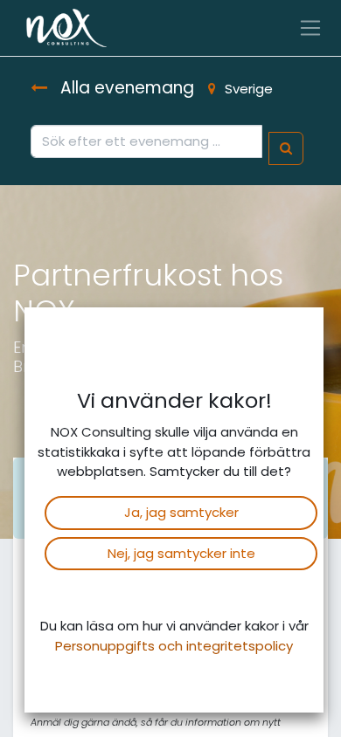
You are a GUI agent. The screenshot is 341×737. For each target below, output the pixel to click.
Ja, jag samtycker (181, 512)
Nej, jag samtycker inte (181, 553)
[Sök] (285, 149)
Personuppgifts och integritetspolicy (174, 646)
